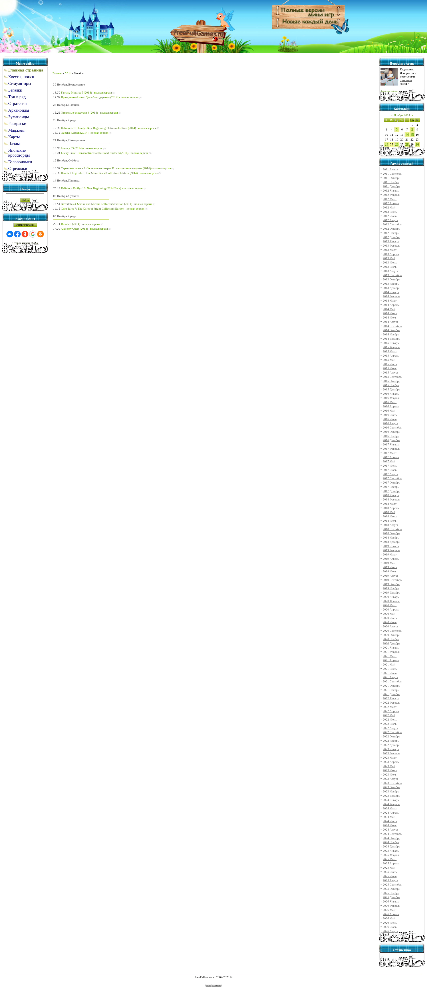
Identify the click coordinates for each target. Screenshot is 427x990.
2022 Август (390, 728)
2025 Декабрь (391, 897)
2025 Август (390, 880)
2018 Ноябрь (391, 537)
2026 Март (390, 910)
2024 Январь (391, 800)
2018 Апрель (391, 508)
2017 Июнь (390, 465)
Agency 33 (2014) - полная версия (82, 148)
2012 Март (390, 199)
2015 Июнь (390, 364)
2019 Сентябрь (392, 580)
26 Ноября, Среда (64, 120)
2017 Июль (390, 470)
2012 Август (390, 220)
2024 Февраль (391, 804)
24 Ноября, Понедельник (69, 140)
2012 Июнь (390, 211)
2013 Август (390, 271)
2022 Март (390, 706)
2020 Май (389, 613)
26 (397, 144)
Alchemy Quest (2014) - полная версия (84, 228)
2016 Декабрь (391, 440)
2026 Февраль (391, 905)
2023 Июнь (390, 770)
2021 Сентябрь (392, 681)
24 (386, 144)
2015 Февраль (391, 347)
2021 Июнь (390, 668)
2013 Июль (390, 266)
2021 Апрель (391, 660)
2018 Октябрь (391, 533)
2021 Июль (390, 673)
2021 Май (389, 664)
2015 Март (390, 351)
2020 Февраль (391, 601)
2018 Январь (391, 495)
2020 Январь (391, 596)
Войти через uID (25, 225)
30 (417, 144)
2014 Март (390, 300)
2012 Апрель (391, 203)
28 (407, 144)
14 (407, 135)
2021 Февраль (391, 651)
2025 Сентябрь (392, 884)
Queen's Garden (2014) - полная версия (84, 132)
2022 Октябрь (391, 736)
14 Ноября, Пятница (66, 180)
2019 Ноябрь (391, 588)
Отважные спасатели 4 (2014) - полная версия (89, 112)
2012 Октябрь (391, 228)
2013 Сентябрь (392, 275)
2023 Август (390, 778)
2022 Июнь (390, 719)
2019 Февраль (391, 550)
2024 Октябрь (391, 838)
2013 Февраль (391, 245)
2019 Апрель (391, 558)
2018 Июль (390, 520)
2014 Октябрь (391, 330)
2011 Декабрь (391, 186)
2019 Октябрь (391, 584)
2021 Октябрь (391, 685)
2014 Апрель (391, 304)
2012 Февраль (391, 194)
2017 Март (390, 453)
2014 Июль (390, 317)
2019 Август (390, 575)
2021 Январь (391, 647)
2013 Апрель (391, 254)
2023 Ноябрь (391, 791)
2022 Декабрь (391, 745)
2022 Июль (390, 723)
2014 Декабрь (391, 338)
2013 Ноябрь (391, 283)
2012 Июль (390, 216)
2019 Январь (391, 546)
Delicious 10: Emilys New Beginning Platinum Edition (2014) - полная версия (108, 128)
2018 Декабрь (391, 541)
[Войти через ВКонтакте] (9, 234)
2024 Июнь (390, 821)
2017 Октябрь (391, 482)
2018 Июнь (390, 516)
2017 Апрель (391, 457)
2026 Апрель (391, 914)
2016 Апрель (391, 406)
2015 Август (390, 372)
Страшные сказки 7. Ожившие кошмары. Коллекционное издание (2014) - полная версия (116, 168)
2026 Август (390, 931)
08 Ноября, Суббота (66, 196)
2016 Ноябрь (391, 436)
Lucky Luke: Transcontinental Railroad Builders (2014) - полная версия (104, 153)
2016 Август (390, 423)
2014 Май (389, 309)
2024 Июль (390, 825)
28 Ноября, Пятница (66, 104)
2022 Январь (391, 698)
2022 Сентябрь (392, 732)
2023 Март (390, 757)
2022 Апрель (391, 711)
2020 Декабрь (391, 643)
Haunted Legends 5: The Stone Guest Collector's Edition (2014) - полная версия (109, 173)
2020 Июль (390, 622)
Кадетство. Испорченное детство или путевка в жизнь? (408, 76)
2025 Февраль (391, 855)
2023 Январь (391, 749)
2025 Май (389, 867)
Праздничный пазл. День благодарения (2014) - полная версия (99, 97)
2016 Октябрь (391, 431)
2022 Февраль (391, 702)
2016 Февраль (391, 398)
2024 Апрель (391, 812)
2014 (68, 73)
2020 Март (390, 605)
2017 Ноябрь (391, 486)
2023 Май (389, 766)
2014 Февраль (391, 296)
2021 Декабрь (391, 694)
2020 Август (390, 626)
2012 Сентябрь (392, 224)
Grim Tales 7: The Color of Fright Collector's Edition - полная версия (102, 208)
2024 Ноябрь (391, 842)
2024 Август (390, 829)
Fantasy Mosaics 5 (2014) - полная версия (86, 92)
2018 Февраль (391, 499)
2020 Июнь (390, 618)
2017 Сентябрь (392, 478)
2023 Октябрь (391, 787)
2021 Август (390, 677)
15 (412, 135)
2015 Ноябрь (391, 385)
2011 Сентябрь (392, 173)
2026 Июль (390, 927)
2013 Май (389, 258)
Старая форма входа (25, 243)
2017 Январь (391, 444)
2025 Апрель (391, 863)
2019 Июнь (390, 567)
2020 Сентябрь (392, 630)
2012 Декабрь (391, 237)
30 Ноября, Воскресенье (69, 84)
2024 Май (389, 817)
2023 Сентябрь (392, 783)
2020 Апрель (391, 609)
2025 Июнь (390, 872)
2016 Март (390, 402)
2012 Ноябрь (391, 233)
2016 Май (389, 410)
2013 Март (390, 249)
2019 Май (389, 563)
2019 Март (390, 554)
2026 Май (389, 918)
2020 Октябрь (391, 635)
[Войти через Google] (32, 234)
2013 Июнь (390, 262)
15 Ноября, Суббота (66, 160)
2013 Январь (391, 241)
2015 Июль (390, 368)
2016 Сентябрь (392, 427)
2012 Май (389, 207)
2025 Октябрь (391, 888)
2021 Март (390, 656)
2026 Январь (391, 901)
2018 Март (390, 503)
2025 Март (390, 859)
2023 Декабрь (391, 795)
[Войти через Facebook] (17, 234)
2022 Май (389, 715)
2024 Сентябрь (392, 833)
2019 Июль (390, 571)
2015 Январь (391, 343)
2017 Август (390, 474)
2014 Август (390, 321)
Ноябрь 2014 (402, 115)
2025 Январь (391, 850)
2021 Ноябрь (391, 690)
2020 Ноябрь (391, 639)
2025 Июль (390, 876)
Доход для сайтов (389, 91)
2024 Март (390, 808)
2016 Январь (391, 393)
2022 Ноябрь (391, 740)
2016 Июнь (390, 414)
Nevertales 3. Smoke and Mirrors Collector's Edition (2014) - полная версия (106, 204)
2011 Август (390, 169)
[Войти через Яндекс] (25, 234)
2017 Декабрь (391, 491)
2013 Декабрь (391, 288)
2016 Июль (390, 419)
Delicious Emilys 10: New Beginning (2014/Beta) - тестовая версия (102, 188)
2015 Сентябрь (392, 376)
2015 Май (389, 359)
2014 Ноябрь (391, 334)
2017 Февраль (391, 448)
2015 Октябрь (391, 381)
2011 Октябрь (391, 178)
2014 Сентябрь (392, 326)
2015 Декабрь (391, 389)
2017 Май (389, 461)
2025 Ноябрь (391, 893)
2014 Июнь (390, 313)
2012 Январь (391, 190)
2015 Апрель (391, 355)
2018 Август (390, 525)
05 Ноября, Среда (64, 216)
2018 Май (389, 512)
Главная (57, 73)
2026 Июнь (390, 922)
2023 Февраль (391, 753)
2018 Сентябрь (392, 529)
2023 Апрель (391, 761)
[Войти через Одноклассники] (40, 234)
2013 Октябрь (391, 279)
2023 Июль (390, 774)
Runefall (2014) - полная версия (80, 224)
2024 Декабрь (391, 846)
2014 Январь (391, 292)
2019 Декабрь (391, 592)
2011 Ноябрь (391, 182)
